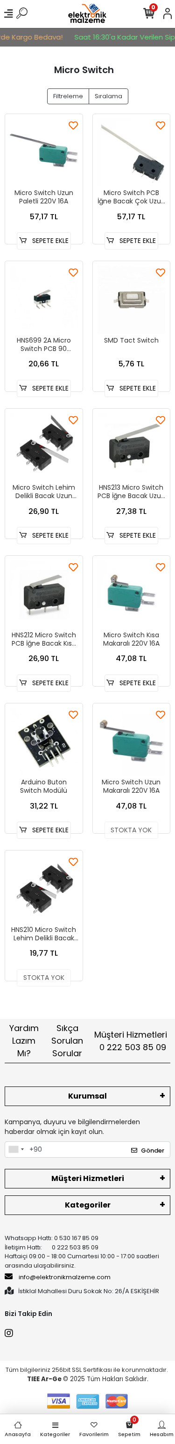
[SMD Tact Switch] (132, 300)
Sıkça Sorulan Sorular (67, 1040)
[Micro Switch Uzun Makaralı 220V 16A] (132, 742)
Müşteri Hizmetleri (130, 1041)
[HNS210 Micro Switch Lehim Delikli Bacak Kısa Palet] (44, 889)
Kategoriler (88, 1205)
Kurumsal (87, 1096)
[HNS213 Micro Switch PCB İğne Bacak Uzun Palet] (132, 447)
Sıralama (108, 96)
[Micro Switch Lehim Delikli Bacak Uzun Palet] (44, 447)
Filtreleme (68, 96)
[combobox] (16, 1150)
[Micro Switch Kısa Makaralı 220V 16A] (132, 594)
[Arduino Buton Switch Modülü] (44, 742)
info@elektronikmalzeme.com (65, 1277)
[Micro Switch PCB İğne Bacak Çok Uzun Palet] (132, 153)
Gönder (152, 1150)
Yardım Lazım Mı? (24, 1040)
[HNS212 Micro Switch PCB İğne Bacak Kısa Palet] (44, 594)
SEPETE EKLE (49, 240)
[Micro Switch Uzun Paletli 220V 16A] (44, 153)
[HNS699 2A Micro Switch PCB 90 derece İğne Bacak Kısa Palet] (44, 300)
